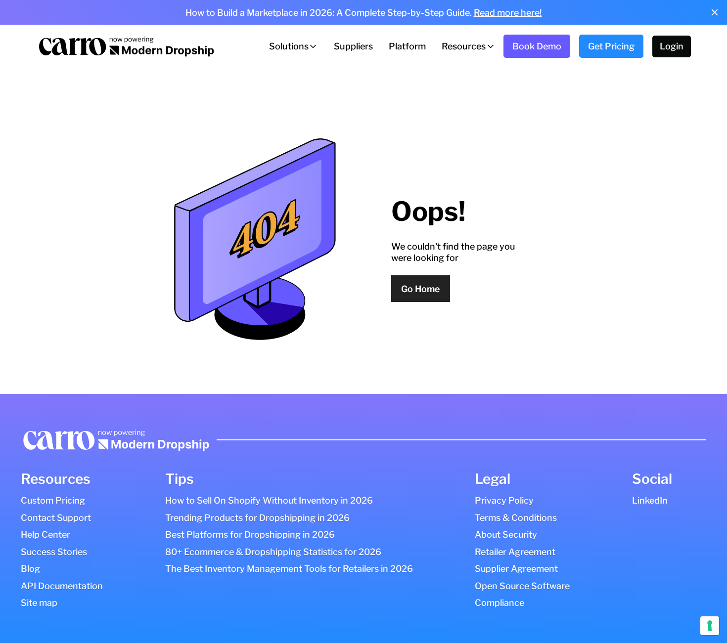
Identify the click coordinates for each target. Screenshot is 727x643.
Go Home (420, 289)
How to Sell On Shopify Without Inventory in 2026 (269, 500)
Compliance (499, 603)
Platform (407, 46)
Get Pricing (611, 46)
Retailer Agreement (515, 552)
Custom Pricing (53, 500)
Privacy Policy (504, 500)
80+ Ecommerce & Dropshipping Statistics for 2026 (273, 552)
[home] (126, 46)
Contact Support (56, 518)
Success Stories (54, 552)
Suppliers (353, 46)
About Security (506, 534)
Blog (30, 568)
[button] (293, 46)
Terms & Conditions (516, 518)
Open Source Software (522, 586)
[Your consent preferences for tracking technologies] (709, 625)
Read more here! (508, 12)
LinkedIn (650, 500)
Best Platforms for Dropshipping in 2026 (250, 534)
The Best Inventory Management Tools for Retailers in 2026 (289, 568)
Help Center (45, 534)
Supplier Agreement (516, 568)
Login (671, 46)
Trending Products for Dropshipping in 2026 (257, 518)
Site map (39, 603)
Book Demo (536, 46)
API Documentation (62, 586)
